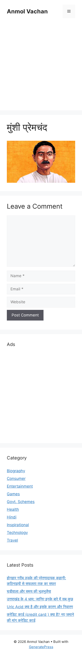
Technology (17, 532)
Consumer (16, 478)
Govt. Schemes (21, 501)
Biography (16, 471)
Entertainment (20, 486)
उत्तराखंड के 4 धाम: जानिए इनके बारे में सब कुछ (40, 599)
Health (13, 509)
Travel (12, 540)
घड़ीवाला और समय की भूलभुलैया (29, 591)
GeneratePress (41, 647)
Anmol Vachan (27, 11)
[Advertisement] (41, 65)
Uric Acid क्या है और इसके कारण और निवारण (40, 607)
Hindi (11, 517)
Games (13, 494)
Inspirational (18, 525)
